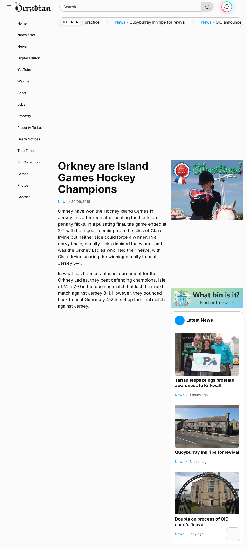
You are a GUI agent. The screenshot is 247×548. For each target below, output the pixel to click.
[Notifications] (227, 7)
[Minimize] (237, 530)
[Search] (207, 7)
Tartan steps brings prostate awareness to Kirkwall (204, 383)
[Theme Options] (238, 7)
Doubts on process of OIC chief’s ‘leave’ (201, 521)
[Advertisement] (207, 254)
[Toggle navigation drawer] (9, 7)
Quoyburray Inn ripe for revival (207, 452)
